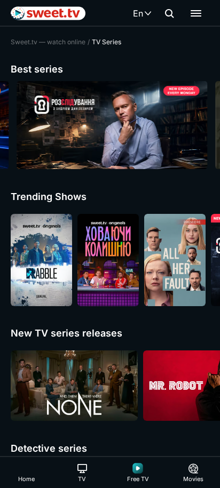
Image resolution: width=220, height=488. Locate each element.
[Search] (169, 13)
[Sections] (196, 13)
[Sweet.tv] (48, 13)
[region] (110, 125)
